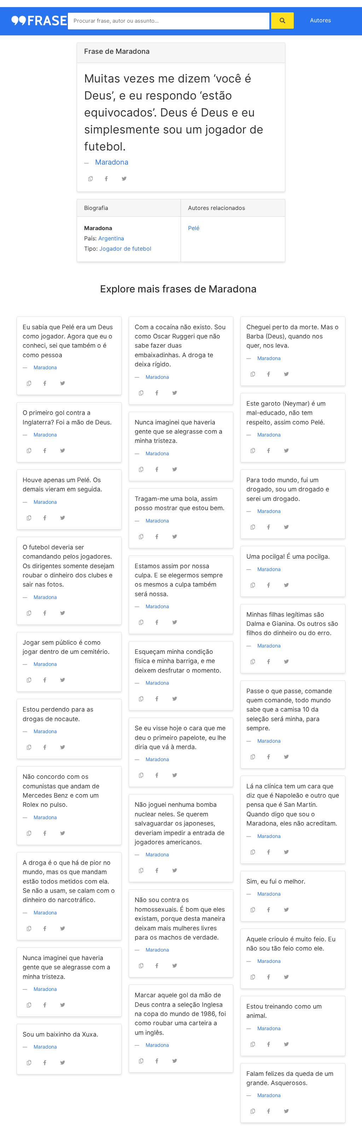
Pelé (193, 228)
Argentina (111, 238)
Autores (320, 20)
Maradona (111, 162)
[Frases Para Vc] (43, 20)
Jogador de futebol (125, 248)
